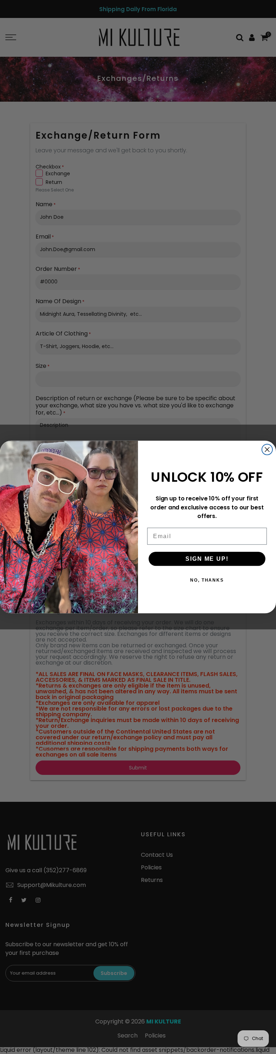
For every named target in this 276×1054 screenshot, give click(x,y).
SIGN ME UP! (206, 559)
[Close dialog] (267, 449)
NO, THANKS (207, 580)
